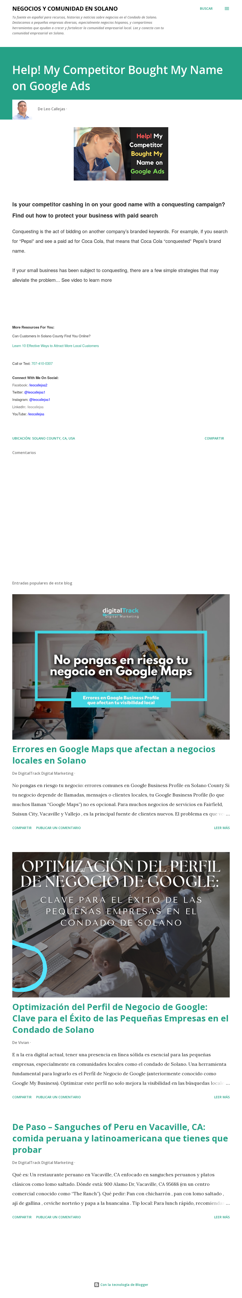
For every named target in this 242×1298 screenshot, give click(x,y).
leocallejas (35, 406)
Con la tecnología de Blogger (123, 1284)
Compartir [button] (214, 438)
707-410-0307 (42, 363)
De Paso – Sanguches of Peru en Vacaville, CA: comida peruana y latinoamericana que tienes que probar (120, 1138)
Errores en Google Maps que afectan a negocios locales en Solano (113, 754)
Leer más (222, 827)
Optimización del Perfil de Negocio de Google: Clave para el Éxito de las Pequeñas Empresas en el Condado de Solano (120, 1018)
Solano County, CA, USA (53, 438)
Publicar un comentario (58, 827)
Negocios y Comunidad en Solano (65, 8)
